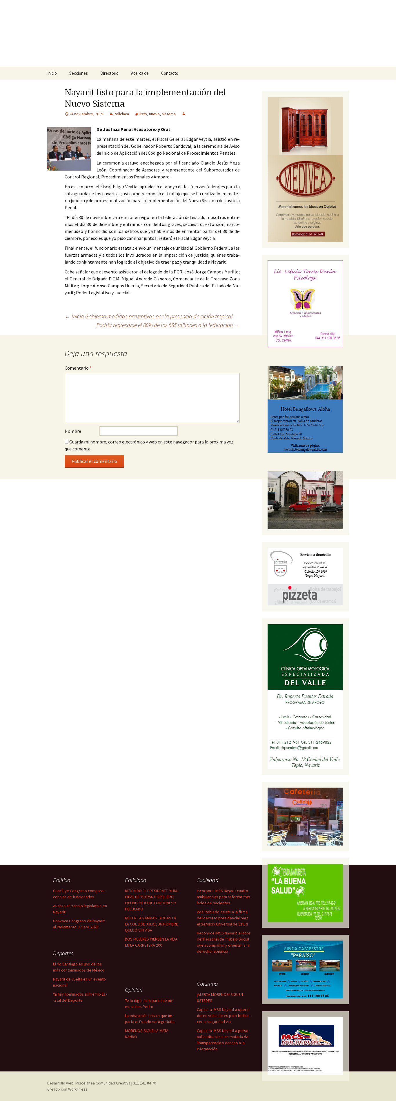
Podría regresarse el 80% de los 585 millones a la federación (168, 324)
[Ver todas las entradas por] (183, 113)
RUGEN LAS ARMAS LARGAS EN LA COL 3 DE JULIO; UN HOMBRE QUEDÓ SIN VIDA (151, 924)
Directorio (109, 73)
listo (143, 113)
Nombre (73, 431)
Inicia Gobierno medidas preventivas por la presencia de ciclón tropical (149, 316)
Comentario (78, 368)
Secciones (78, 73)
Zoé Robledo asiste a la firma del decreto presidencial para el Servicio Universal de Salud (222, 918)
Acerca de (140, 73)
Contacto (169, 73)
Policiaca (121, 113)
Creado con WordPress (67, 1089)
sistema (169, 113)
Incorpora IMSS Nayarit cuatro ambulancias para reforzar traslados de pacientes (224, 896)
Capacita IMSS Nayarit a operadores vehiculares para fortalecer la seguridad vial (224, 1015)
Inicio (52, 73)
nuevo (154, 113)
